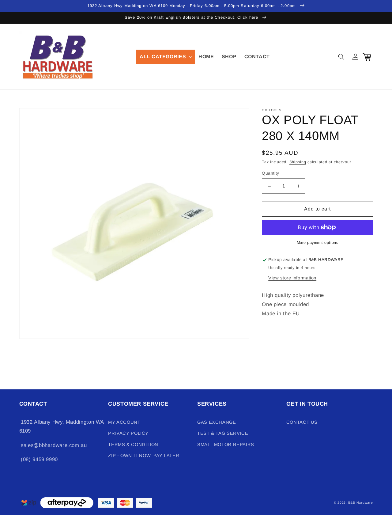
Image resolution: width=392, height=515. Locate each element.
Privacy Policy (128, 433)
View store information (292, 277)
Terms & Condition (133, 444)
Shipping (297, 162)
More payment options (317, 242)
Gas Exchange (216, 422)
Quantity (270, 173)
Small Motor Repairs (225, 444)
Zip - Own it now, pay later (143, 455)
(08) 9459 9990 (39, 459)
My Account (124, 422)
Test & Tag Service (222, 433)
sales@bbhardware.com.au (54, 445)
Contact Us (302, 422)
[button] (165, 57)
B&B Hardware (360, 502)
